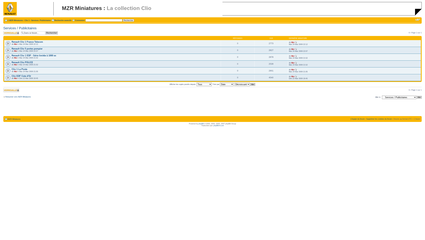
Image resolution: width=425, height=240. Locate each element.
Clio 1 (27, 20)
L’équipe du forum (357, 119)
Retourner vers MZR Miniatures (18, 97)
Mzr (15, 44)
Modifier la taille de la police (417, 19)
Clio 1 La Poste (19, 69)
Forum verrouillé (9, 32)
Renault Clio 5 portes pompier (27, 48)
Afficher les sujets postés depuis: (183, 84)
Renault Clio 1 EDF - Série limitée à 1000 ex (34, 55)
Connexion (80, 20)
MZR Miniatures (16, 20)
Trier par (216, 84)
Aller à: (378, 97)
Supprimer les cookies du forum (379, 119)
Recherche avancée (62, 20)
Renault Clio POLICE (22, 62)
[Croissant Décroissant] (244, 84)
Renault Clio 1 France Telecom (27, 42)
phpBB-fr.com (218, 125)
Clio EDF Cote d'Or (21, 76)
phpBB (201, 124)
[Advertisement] (212, 108)
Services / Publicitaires (41, 20)
